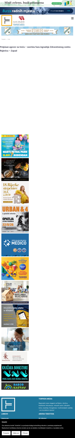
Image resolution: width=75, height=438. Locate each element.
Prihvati (25, 433)
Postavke (6, 433)
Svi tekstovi (42, 418)
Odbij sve (16, 433)
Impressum (5, 418)
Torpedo (3, 39)
